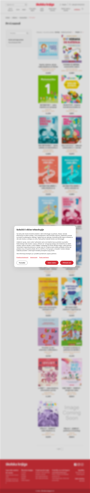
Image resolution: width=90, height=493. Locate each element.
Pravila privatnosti (22, 257)
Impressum (33, 257)
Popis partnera (44, 257)
